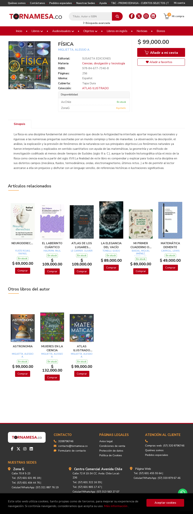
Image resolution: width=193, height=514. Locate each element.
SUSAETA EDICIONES (96, 58)
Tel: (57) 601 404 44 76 (26, 482)
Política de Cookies (110, 455)
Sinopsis (19, 124)
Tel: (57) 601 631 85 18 (26, 478)
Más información (115, 506)
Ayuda (103, 3)
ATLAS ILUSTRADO (95, 88)
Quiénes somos (17, 3)
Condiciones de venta (112, 446)
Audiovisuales (61, 31)
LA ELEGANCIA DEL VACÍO (111, 245)
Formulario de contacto (72, 450)
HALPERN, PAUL (52, 250)
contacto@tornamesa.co (73, 446)
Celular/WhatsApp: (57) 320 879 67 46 (157, 478)
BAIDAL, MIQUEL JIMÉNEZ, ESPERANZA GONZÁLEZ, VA (141, 255)
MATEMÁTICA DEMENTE (170, 245)
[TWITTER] (139, 16)
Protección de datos (111, 450)
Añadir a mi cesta (163, 52)
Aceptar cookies (165, 503)
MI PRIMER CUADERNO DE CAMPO (140, 245)
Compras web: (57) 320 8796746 (164, 445)
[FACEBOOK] (132, 16)
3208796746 (65, 441)
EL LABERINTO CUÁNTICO (52, 245)
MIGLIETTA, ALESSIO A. (74, 50)
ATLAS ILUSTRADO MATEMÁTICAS (81, 348)
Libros (35, 31)
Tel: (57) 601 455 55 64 (148, 473)
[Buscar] (117, 16)
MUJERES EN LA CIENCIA (52, 348)
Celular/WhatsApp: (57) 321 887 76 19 (35, 487)
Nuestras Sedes (85, 3)
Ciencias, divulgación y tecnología (103, 63)
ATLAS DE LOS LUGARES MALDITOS (81, 245)
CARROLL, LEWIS (170, 250)
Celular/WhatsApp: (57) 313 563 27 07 (96, 491)
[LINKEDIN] (153, 16)
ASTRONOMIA (23, 346)
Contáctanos (37, 3)
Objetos (89, 31)
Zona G (18, 469)
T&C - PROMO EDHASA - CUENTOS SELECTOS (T (140, 3)
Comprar (23, 270)
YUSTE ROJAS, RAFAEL (22, 252)
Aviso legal (106, 441)
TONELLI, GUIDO (111, 250)
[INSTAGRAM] (146, 16)
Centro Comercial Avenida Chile (98, 469)
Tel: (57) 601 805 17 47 (87, 487)
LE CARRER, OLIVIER (82, 250)
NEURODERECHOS (22, 243)
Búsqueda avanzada (97, 23)
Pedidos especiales (60, 3)
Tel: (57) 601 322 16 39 (87, 482)
